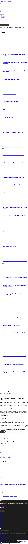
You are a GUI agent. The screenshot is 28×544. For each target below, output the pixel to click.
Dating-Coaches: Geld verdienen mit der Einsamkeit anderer (11, 379)
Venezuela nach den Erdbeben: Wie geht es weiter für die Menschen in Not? (13, 132)
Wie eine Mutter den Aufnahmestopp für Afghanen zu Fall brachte (12, 231)
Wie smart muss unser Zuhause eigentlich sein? (9, 94)
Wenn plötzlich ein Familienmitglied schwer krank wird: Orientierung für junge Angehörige (13, 484)
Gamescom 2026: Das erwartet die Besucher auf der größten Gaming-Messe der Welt (14, 309)
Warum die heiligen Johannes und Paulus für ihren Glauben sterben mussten (13, 139)
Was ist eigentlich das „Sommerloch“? (8, 301)
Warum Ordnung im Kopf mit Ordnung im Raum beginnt (11, 79)
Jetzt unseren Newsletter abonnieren (5, 530)
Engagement (3, 32)
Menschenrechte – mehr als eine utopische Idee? (9, 239)
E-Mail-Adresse (2, 453)
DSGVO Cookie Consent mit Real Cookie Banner (5, 543)
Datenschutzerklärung (2, 28)
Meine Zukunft (2, 521)
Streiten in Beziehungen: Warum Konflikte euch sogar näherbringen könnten (13, 364)
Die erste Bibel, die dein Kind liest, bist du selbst (9, 117)
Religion (1, 524)
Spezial (1, 525)
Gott (3, 457)
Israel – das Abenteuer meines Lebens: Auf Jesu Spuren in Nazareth (12, 184)
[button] (5, 539)
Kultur (1, 517)
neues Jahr (5, 457)
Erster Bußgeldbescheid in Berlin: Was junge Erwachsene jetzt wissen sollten (13, 155)
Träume (11, 457)
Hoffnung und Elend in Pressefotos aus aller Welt (9, 246)
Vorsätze (13, 457)
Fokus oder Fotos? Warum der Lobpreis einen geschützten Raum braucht (13, 147)
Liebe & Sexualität (2, 518)
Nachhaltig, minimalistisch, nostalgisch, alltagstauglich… (11, 101)
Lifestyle (3, 72)
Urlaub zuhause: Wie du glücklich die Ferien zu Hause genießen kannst (13, 162)
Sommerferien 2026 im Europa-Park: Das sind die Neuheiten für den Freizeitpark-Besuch (15, 340)
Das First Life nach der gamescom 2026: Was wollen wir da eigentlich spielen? (13, 192)
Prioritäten (7, 457)
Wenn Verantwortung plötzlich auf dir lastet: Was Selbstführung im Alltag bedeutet (14, 215)
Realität (9, 457)
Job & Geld (3, 263)
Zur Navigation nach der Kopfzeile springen (6, 1)
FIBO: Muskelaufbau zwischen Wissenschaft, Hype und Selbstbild (12, 325)
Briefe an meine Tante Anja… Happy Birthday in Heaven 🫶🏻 (11, 86)
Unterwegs (3, 148)
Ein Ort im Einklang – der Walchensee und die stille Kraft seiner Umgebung (13, 177)
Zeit (14, 457)
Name (1, 452)
